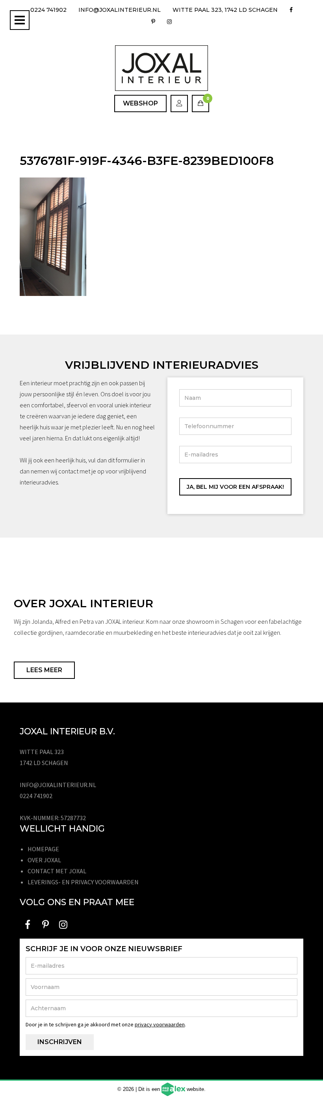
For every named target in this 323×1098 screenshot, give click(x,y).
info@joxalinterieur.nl (119, 9)
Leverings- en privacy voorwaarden (83, 882)
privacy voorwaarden (160, 1024)
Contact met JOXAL (57, 871)
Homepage (43, 849)
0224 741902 (48, 9)
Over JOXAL (44, 860)
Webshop (140, 103)
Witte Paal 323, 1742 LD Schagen (225, 9)
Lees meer (44, 670)
